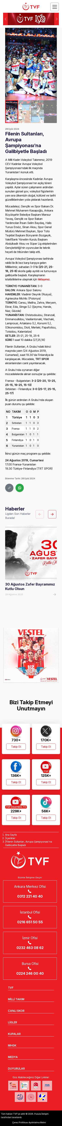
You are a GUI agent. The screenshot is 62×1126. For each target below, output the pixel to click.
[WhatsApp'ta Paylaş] (20, 488)
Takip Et (16, 746)
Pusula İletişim (41, 1114)
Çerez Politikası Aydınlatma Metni (29, 1122)
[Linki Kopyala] (9, 488)
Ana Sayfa (11, 834)
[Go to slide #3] (37, 111)
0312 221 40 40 (30, 896)
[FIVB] (47, 1085)
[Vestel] (31, 655)
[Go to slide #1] (11, 111)
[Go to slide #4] (50, 111)
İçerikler (10, 838)
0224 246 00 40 (30, 973)
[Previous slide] (7, 64)
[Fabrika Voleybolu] (13, 1085)
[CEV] (42, 1097)
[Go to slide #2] (24, 111)
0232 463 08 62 (30, 948)
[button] (56, 19)
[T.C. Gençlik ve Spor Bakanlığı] (31, 1097)
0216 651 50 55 (30, 922)
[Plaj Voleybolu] (24, 1085)
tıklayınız (44, 279)
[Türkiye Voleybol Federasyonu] (31, 6)
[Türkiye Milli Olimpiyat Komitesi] (36, 1085)
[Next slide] (54, 64)
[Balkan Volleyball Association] (19, 1097)
